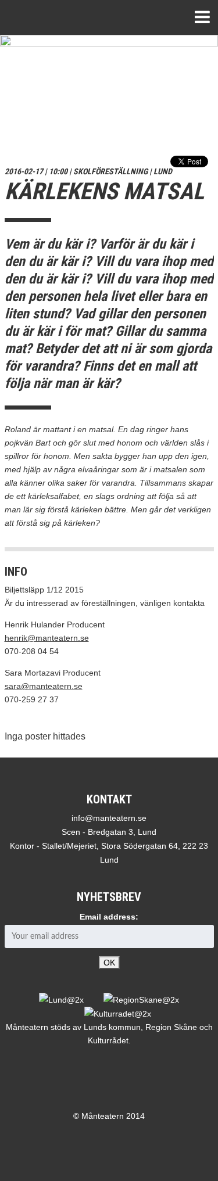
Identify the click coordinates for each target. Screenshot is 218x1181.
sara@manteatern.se (44, 686)
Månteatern (50, 17)
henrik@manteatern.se (47, 637)
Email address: (109, 916)
